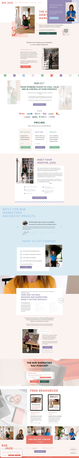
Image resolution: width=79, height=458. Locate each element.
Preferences (4, 455)
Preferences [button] (18, 453)
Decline (11, 455)
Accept (18, 455)
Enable (45, 377)
